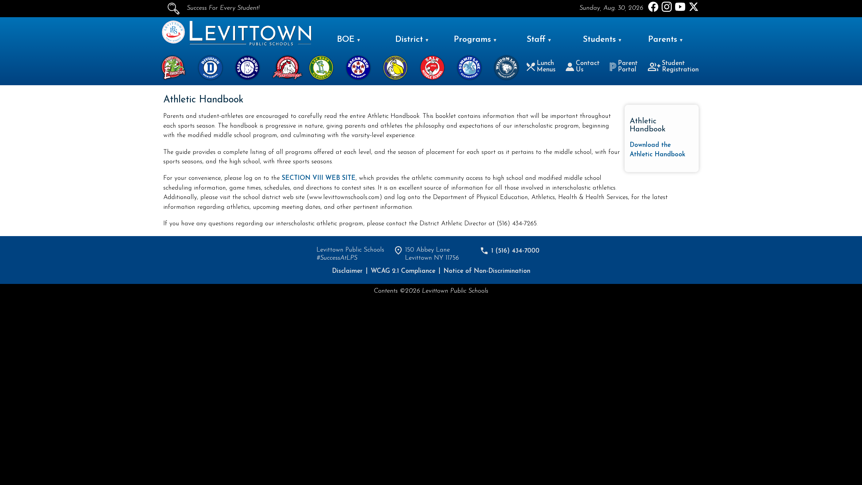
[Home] (173, 42)
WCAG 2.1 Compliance (403, 271)
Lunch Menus (546, 66)
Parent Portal (628, 66)
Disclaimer (347, 271)
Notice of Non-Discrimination (486, 271)
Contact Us (588, 66)
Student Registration (680, 66)
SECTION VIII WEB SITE (319, 178)
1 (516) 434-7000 (515, 251)
